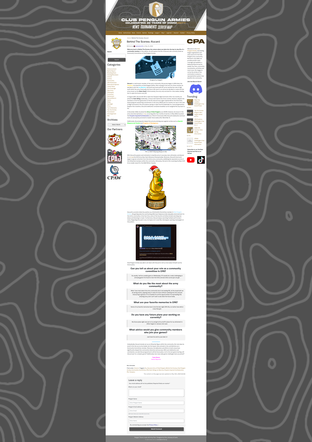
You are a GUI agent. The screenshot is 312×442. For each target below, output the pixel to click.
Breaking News (111, 73)
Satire (109, 100)
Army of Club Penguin (159, 368)
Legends (168, 33)
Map (162, 33)
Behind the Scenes (171, 368)
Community (110, 80)
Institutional (127, 33)
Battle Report (111, 71)
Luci (197, 125)
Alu (146, 368)
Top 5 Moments (112, 108)
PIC (128, 372)
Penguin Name (132, 399)
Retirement (110, 96)
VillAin (189, 107)
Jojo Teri (190, 146)
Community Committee (139, 370)
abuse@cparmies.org (162, 439)
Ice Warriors (160, 370)
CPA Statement (112, 82)
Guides (182, 33)
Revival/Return (111, 98)
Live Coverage (111, 88)
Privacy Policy (191, 33)
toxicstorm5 (139, 46)
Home (120, 33)
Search (109, 51)
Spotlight (110, 104)
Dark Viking (152, 370)
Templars (132, 372)
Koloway (170, 437)
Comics (109, 78)
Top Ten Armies (111, 110)
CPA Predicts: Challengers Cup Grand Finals (199, 121)
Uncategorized (111, 113)
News (133, 33)
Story (109, 106)
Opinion (144, 33)
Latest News (111, 86)
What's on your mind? (134, 387)
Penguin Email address (135, 407)
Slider (109, 102)
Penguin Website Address (135, 417)
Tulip (189, 135)
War (108, 115)
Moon (197, 116)
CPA (147, 370)
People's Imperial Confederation (173, 370)
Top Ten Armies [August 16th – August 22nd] (198, 112)
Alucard (149, 368)
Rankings (150, 33)
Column (138, 33)
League (157, 33)
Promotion (110, 94)
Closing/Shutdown (112, 75)
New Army (110, 90)
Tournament (111, 112)
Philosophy (110, 92)
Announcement (111, 69)
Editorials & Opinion (113, 84)
